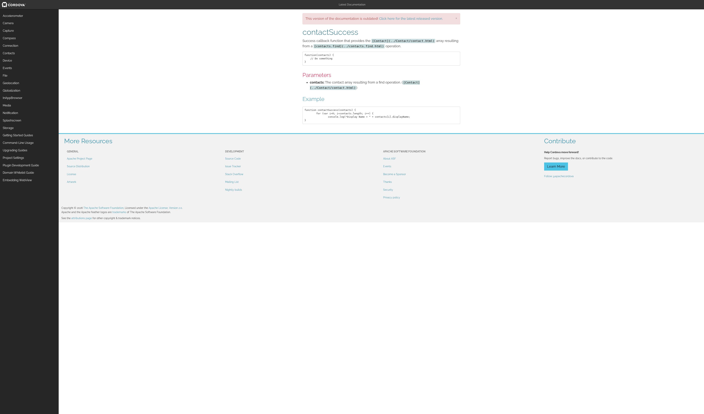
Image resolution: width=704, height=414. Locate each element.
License (71, 174)
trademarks (119, 212)
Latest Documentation (352, 4)
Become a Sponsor (394, 174)
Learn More (556, 166)
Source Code (233, 158)
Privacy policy (391, 197)
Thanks (387, 181)
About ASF (389, 158)
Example (313, 99)
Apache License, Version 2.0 (165, 207)
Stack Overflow (234, 174)
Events (387, 166)
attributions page (81, 218)
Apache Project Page (79, 158)
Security (388, 189)
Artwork (71, 181)
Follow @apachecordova (559, 176)
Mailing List (232, 181)
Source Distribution (78, 166)
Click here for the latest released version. (411, 19)
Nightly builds (233, 189)
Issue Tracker (233, 166)
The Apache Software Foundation (103, 207)
